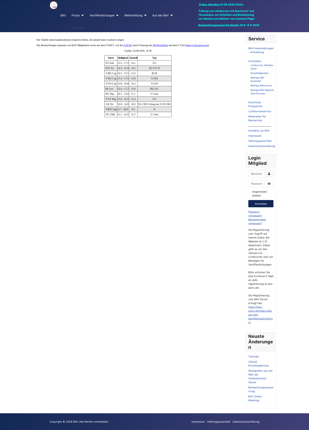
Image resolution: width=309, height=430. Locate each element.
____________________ (259, 125)
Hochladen (254, 61)
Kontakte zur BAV (259, 130)
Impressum (255, 135)
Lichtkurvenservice (259, 111)
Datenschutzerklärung (261, 146)
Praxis (76, 15)
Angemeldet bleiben (259, 193)
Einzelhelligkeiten (260, 73)
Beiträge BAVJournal (261, 85)
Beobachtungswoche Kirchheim (218, 25)
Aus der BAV (160, 15)
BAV (63, 15)
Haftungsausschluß (260, 140)
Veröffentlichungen (102, 15)
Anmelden (261, 203)
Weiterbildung (133, 15)
